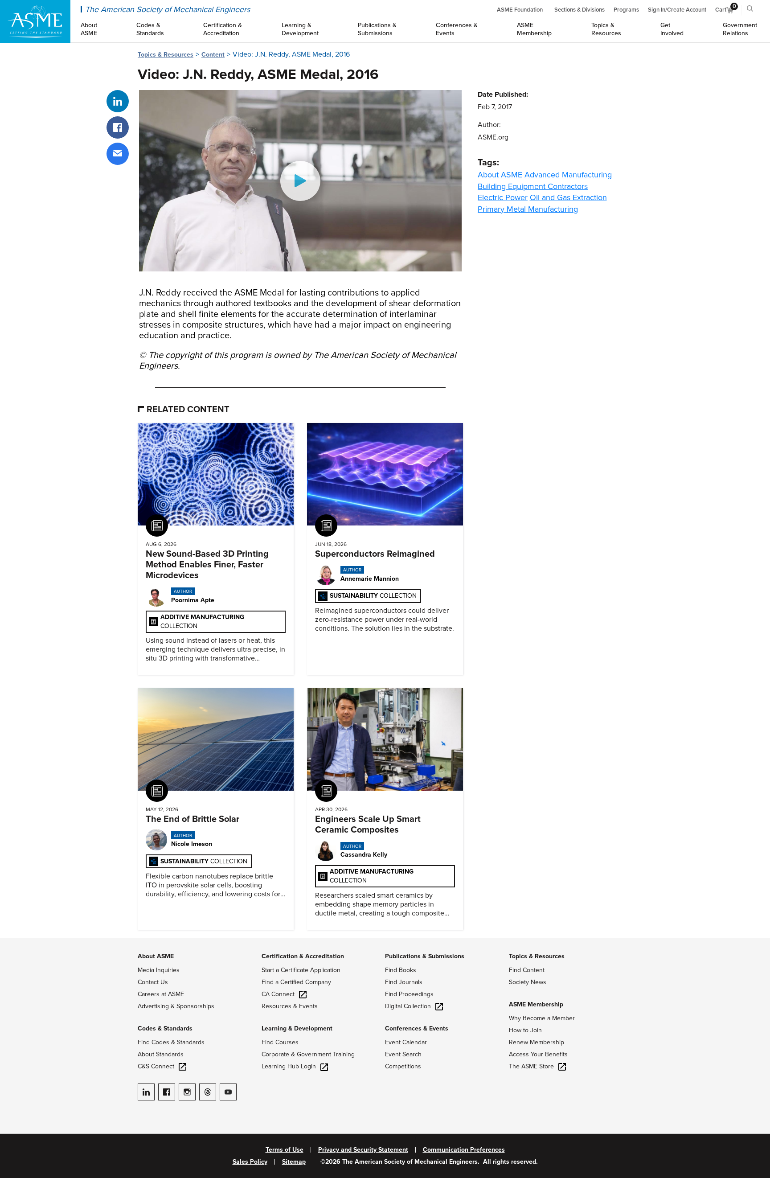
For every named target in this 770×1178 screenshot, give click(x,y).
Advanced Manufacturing (568, 175)
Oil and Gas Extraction (568, 197)
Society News (527, 982)
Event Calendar (406, 1042)
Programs (626, 9)
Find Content (527, 970)
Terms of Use (284, 1150)
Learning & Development (297, 1028)
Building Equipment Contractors (533, 186)
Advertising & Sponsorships (176, 1006)
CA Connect (278, 994)
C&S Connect (156, 1066)
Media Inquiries (159, 970)
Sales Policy (250, 1162)
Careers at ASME (161, 994)
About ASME (500, 175)
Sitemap (294, 1162)
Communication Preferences (464, 1150)
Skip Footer (18, 942)
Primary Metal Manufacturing (528, 209)
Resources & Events (290, 1006)
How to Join (525, 1030)
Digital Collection (408, 1006)
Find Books (400, 970)
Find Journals (403, 982)
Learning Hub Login (289, 1066)
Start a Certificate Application (301, 970)
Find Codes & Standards (171, 1042)
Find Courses (280, 1042)
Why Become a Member (542, 1018)
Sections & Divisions (579, 9)
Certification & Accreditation (303, 956)
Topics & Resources (165, 54)
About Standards (161, 1054)
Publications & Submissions (424, 956)
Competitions (403, 1066)
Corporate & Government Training (308, 1054)
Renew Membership (536, 1042)
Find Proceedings (409, 994)
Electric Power (503, 197)
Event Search (403, 1054)
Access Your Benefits (538, 1054)
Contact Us (153, 982)
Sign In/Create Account (677, 9)
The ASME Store (531, 1066)
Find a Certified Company (296, 982)
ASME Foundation (520, 9)
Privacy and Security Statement (363, 1150)
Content (213, 54)
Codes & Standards (165, 1028)
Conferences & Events (416, 1028)
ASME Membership (536, 1004)
